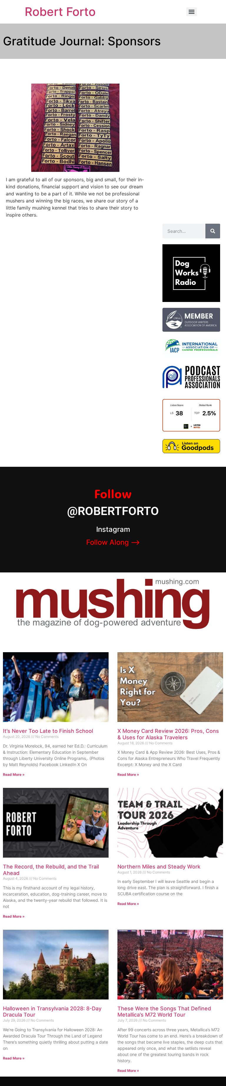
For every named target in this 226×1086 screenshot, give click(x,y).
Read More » (14, 774)
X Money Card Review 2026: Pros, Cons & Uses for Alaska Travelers (168, 734)
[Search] (212, 231)
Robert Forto (60, 11)
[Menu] (191, 11)
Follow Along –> (113, 542)
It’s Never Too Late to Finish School (48, 731)
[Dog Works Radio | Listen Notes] (191, 430)
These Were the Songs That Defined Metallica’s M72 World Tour (164, 1011)
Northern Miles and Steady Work (158, 867)
